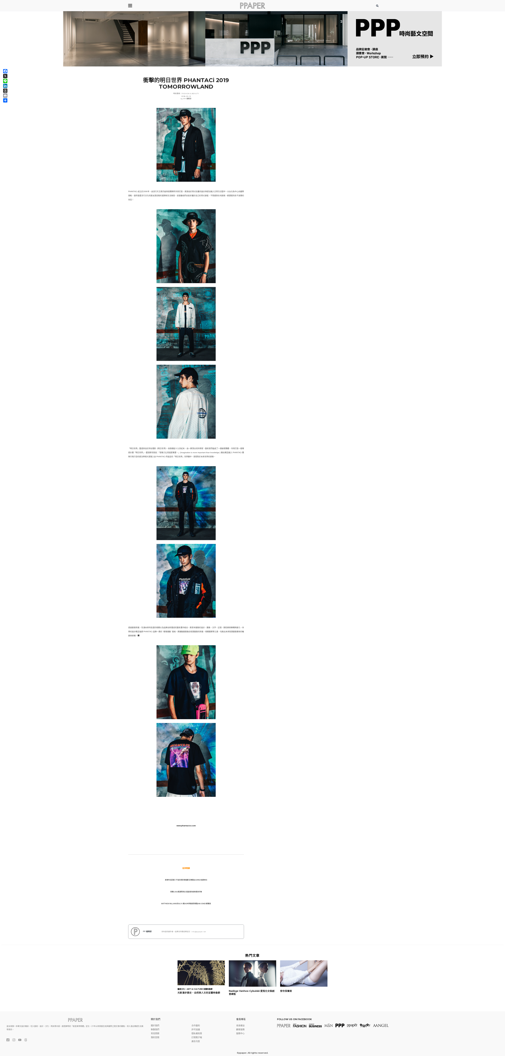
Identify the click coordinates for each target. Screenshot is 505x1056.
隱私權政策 (196, 1033)
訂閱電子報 (196, 1037)
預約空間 (155, 1037)
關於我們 (155, 1025)
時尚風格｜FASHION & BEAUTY (186, 93)
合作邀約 (195, 1025)
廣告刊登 (195, 1041)
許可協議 (195, 1029)
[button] (377, 6)
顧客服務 (240, 1029)
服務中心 (240, 1033)
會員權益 (240, 1025)
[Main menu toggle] (130, 5)
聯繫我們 (155, 1029)
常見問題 (155, 1033)
